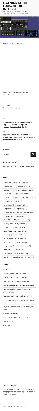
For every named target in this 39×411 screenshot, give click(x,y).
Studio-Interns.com (18, 406)
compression (24, 186)
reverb (8, 235)
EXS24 (7, 194)
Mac (7, 108)
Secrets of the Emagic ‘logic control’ (15, 317)
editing (8, 190)
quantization (10, 231)
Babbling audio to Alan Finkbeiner (15, 273)
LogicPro (22, 205)
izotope (19, 197)
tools (8, 253)
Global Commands (22, 194)
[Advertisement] (19, 67)
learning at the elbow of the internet (15, 6)
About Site (6, 269)
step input (9, 246)
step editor (21, 242)
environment (20, 190)
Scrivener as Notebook (11, 313)
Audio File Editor (20, 183)
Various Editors (21, 253)
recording (23, 231)
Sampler (18, 235)
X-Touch (13, 108)
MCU (7, 220)
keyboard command (13, 201)
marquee (8, 216)
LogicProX (21, 209)
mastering (21, 216)
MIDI (16, 220)
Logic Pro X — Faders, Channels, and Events (18, 285)
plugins (8, 227)
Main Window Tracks (13, 212)
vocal (7, 257)
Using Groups (8, 321)
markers (28, 212)
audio (7, 183)
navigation (20, 223)
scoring (22, 238)
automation (9, 186)
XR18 (20, 108)
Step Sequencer (24, 246)
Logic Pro (9, 209)
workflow (18, 257)
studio (7, 250)
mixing (8, 223)
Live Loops (9, 205)
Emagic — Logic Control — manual (15, 277)
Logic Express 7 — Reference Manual (16, 281)
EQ (31, 190)
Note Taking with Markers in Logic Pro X (17, 296)
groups (8, 197)
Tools (8, 105)
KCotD (30, 197)
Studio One (19, 250)
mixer (26, 220)
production (20, 227)
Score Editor (10, 238)
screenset (9, 242)
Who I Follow (7, 325)
